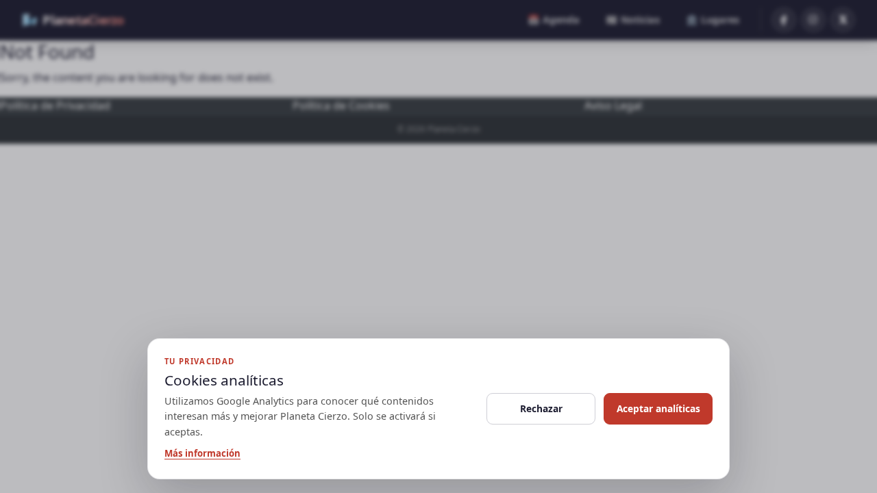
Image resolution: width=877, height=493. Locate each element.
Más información (202, 453)
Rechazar (541, 408)
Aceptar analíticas (658, 408)
